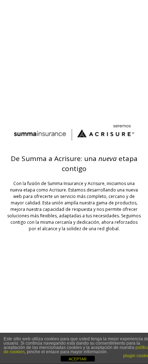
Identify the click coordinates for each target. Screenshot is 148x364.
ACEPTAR (78, 359)
